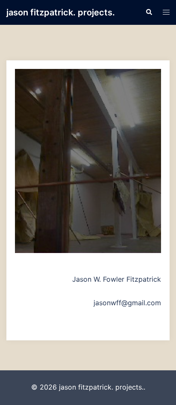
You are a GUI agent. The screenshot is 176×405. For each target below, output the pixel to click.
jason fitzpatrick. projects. (60, 12)
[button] (148, 12)
